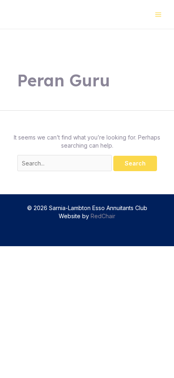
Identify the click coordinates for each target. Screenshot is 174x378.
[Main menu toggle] (158, 14)
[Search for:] (65, 163)
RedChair (103, 216)
